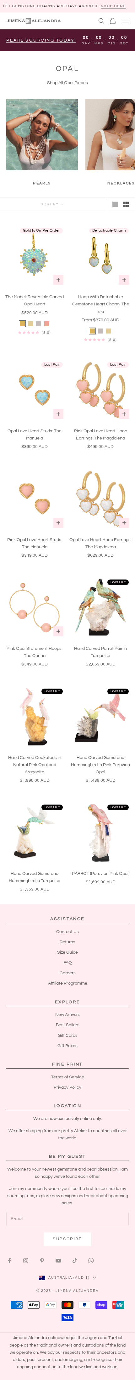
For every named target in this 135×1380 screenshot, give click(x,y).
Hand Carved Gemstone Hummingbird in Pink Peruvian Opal (100, 764)
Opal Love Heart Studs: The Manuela (35, 434)
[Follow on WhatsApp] (91, 1260)
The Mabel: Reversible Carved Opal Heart (34, 300)
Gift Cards (68, 1035)
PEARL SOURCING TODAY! (41, 40)
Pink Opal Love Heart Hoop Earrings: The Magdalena (100, 434)
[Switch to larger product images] (115, 204)
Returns (67, 942)
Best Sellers (67, 1025)
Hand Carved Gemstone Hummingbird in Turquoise (34, 877)
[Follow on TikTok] (75, 1260)
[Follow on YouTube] (58, 1260)
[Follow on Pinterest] (42, 1260)
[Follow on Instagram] (26, 1260)
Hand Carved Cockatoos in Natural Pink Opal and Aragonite (34, 764)
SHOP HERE (82, 6)
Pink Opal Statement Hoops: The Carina (34, 652)
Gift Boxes (67, 1046)
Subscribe (67, 1239)
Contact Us (67, 932)
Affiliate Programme (67, 983)
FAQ (67, 963)
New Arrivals (67, 1014)
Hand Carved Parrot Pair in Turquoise (100, 652)
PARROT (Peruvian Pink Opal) (100, 873)
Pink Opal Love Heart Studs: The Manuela (34, 543)
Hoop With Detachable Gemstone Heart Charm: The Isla (100, 304)
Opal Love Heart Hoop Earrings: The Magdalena (100, 543)
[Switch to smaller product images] (126, 204)
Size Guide (67, 952)
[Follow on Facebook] (9, 1260)
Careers (68, 973)
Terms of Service (67, 1077)
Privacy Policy (67, 1087)
